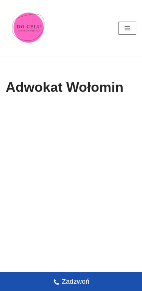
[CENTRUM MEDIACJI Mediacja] (28, 28)
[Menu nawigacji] (127, 28)
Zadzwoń (75, 281)
